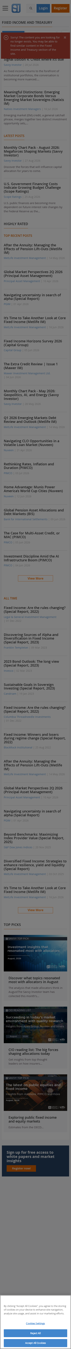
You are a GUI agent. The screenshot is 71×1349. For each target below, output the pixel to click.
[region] (35, 1322)
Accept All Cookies (35, 1343)
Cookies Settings (35, 1323)
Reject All (35, 1333)
